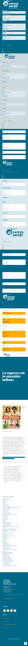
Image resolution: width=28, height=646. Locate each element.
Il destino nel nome (6, 508)
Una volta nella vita (6, 548)
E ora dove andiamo (6, 512)
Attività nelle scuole (6, 499)
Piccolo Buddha (5, 515)
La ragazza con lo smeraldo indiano (9, 549)
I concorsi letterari (6, 564)
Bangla (3, 541)
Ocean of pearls (5, 519)
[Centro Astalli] (10, 8)
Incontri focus (5, 504)
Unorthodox (4, 531)
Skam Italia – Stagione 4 (7, 533)
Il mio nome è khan (6, 544)
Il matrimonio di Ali (6, 538)
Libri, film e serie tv (6, 563)
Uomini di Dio (5, 518)
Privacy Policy (6, 618)
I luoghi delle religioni (6, 553)
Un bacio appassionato (7, 523)
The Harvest (5, 534)
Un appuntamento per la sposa (8, 545)
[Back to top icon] (24, 643)
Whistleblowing (6, 621)
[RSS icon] (14, 641)
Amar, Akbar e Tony (6, 546)
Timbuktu (4, 521)
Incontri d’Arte (5, 554)
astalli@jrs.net (9, 590)
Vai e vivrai (4, 511)
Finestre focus (5, 502)
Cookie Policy (6, 627)
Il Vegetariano (5, 542)
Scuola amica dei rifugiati (7, 560)
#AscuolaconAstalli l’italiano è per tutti (10, 565)
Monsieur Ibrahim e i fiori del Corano (9, 514)
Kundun (4, 550)
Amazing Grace (5, 510)
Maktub (4, 540)
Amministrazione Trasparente (9, 624)
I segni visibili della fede (7, 558)
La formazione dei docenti (7, 561)
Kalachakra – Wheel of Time (8, 535)
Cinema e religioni (6, 506)
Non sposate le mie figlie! (7, 552)
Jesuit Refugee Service (8, 598)
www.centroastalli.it (17, 475)
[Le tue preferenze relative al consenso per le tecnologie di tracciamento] (25, 643)
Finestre (4, 500)
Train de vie (4, 516)
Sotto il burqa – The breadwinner (9, 530)
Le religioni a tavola (6, 556)
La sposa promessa (6, 522)
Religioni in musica (6, 557)
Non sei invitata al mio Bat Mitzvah (9, 529)
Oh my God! (4, 537)
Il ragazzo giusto (5, 525)
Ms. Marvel (4, 527)
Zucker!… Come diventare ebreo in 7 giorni (11, 507)
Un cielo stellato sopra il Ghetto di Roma (10, 526)
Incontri (4, 503)
